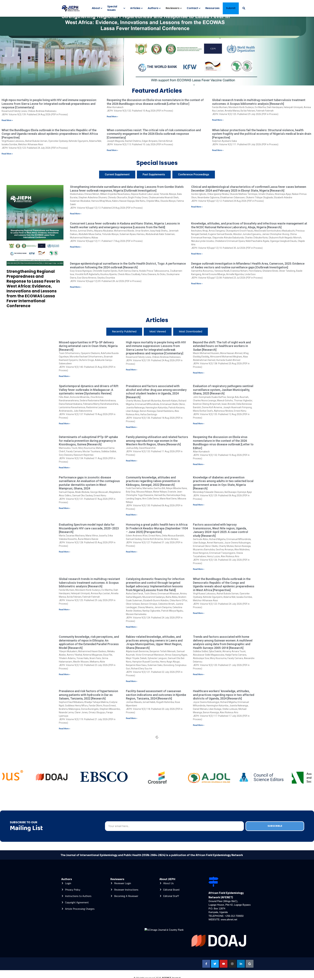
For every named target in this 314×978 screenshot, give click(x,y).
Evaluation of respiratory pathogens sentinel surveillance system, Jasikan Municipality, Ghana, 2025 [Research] (223, 389)
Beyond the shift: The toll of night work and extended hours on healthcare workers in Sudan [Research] (222, 346)
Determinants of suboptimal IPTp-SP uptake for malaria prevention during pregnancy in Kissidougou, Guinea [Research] (88, 440)
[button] (150, 82)
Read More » (7, 120)
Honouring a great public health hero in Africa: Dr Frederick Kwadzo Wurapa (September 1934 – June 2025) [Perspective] (157, 528)
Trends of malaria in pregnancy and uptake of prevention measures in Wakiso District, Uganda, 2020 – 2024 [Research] (156, 782)
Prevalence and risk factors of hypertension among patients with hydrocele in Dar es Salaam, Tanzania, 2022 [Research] (88, 694)
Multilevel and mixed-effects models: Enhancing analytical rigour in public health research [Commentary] (155, 742)
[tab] (117, 174)
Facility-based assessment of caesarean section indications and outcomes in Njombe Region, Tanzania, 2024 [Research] (156, 694)
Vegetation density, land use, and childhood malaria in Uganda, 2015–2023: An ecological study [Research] (156, 823)
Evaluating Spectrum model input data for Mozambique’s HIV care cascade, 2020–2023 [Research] (89, 528)
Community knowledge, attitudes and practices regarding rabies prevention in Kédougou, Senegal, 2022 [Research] (153, 481)
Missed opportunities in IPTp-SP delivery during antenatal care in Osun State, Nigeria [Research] (88, 346)
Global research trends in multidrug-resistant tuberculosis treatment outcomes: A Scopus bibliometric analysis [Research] (258, 101)
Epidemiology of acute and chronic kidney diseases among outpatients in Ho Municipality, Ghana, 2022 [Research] (87, 870)
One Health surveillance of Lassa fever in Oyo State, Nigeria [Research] (89, 821)
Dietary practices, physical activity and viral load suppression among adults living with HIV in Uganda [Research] (157, 870)
